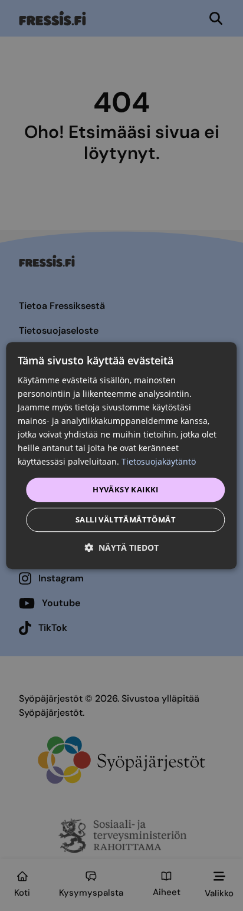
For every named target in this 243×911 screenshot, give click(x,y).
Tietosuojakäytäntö (158, 462)
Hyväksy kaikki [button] (126, 489)
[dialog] (121, 456)
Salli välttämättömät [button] (125, 519)
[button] (121, 547)
